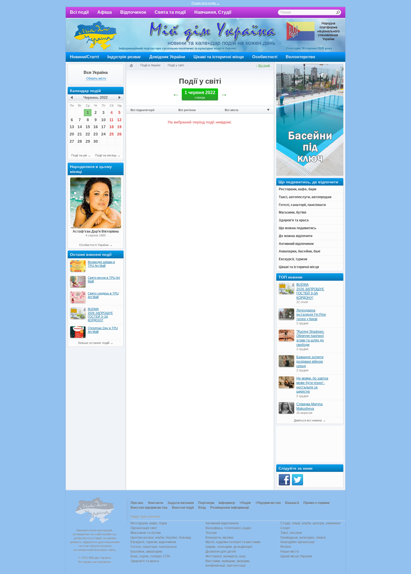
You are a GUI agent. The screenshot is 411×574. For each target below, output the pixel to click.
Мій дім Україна (95, 35)
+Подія (245, 503)
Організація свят (144, 528)
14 (79, 127)
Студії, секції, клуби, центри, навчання (310, 523)
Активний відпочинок (222, 523)
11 (111, 120)
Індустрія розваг (124, 56)
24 (103, 134)
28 (79, 141)
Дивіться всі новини (308, 420)
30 (95, 141)
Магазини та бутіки (146, 533)
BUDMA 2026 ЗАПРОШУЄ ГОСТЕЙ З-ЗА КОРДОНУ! (310, 291)
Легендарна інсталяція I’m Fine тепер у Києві (311, 314)
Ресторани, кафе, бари (149, 523)
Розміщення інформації (229, 508)
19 (119, 127)
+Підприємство (268, 503)
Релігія (285, 547)
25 (111, 134)
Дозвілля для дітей (221, 552)
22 (88, 134)
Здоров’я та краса (145, 561)
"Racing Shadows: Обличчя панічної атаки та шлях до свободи (310, 338)
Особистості (264, 56)
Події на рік (79, 155)
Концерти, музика (219, 538)
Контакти (155, 503)
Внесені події (183, 508)
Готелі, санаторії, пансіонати (154, 547)
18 (111, 127)
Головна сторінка (131, 66)
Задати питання (180, 503)
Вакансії (292, 503)
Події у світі (176, 65)
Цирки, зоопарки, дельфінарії (229, 547)
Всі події (79, 12)
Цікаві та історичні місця (218, 56)
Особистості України (93, 245)
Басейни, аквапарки (146, 552)
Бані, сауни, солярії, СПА (150, 556)
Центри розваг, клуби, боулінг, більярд (161, 538)
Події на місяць (106, 155)
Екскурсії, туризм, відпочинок (153, 542)
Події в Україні (150, 65)
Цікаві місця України (296, 556)
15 (88, 127)
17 (103, 127)
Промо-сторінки (316, 503)
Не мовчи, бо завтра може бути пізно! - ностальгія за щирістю (312, 384)
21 (79, 134)
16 (95, 127)
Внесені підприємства (149, 508)
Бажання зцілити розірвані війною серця (309, 361)
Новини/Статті (84, 56)
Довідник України (167, 56)
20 (72, 134)
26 (119, 134)
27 (72, 141)
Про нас (137, 503)
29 (88, 141)
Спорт (285, 528)
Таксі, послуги (291, 533)
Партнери (206, 503)
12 (119, 120)
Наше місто (289, 552)
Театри (211, 533)
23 (95, 134)
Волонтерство (300, 56)
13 (72, 127)
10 (103, 120)
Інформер (227, 503)
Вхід (202, 508)
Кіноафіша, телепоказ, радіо (228, 528)
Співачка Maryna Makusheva (309, 406)
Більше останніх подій (93, 343)
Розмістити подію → (206, 3)
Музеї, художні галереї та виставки (233, 542)
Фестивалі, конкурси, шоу (225, 556)
